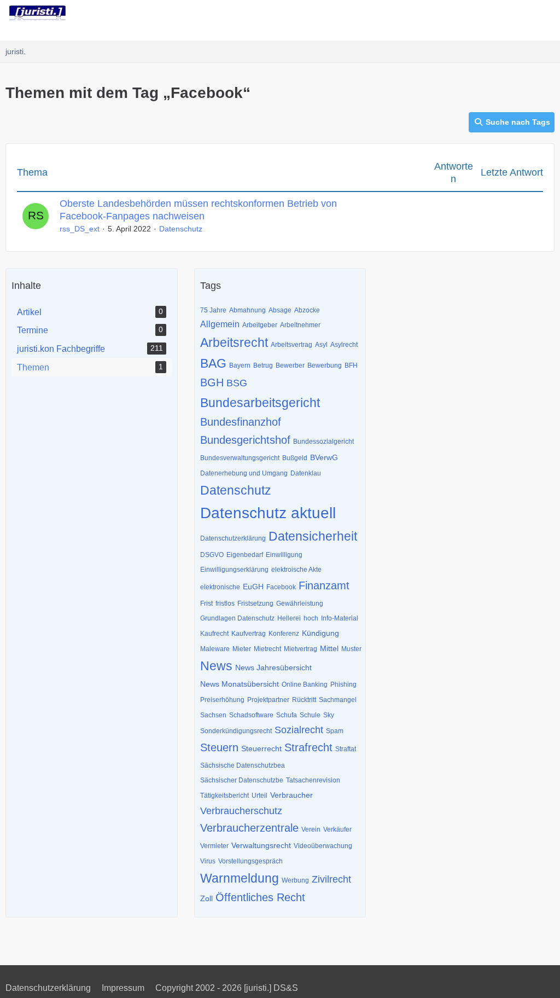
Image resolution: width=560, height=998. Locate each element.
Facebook (281, 587)
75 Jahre (213, 310)
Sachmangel (338, 700)
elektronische (220, 587)
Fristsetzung (255, 603)
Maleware (215, 649)
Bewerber (290, 365)
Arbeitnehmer (300, 325)
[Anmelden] (518, 13)
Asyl (321, 345)
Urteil (259, 795)
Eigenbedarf (244, 555)
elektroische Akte (296, 569)
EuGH (253, 586)
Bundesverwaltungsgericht (239, 458)
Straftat (345, 749)
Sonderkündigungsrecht (236, 731)
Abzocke (307, 310)
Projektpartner (268, 700)
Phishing (343, 684)
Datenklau (305, 473)
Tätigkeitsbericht (224, 795)
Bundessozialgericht (323, 441)
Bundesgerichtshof (245, 440)
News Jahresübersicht (273, 667)
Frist (206, 603)
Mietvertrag (300, 649)
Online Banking (305, 684)
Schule (310, 715)
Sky (328, 715)
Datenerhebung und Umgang (244, 473)
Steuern (219, 747)
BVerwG (324, 457)
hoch (311, 618)
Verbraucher (291, 795)
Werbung (295, 880)
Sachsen (213, 715)
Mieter (241, 649)
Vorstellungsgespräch (250, 861)
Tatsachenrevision (313, 780)
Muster (351, 649)
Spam (334, 731)
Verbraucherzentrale (249, 828)
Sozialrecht (299, 729)
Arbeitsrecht (234, 342)
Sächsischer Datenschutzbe (241, 780)
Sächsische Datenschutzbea (242, 765)
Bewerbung (324, 365)
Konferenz (284, 633)
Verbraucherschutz (241, 810)
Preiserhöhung (222, 700)
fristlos (225, 603)
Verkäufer (337, 829)
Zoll (206, 898)
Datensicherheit (313, 536)
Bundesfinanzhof (240, 422)
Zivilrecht (331, 879)
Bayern (239, 365)
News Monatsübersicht (239, 684)
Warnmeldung (239, 878)
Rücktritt (304, 700)
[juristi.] (37, 13)
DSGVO (212, 555)
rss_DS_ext (80, 228)
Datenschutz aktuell (268, 512)
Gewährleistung (299, 603)
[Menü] (546, 14)
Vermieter (214, 846)
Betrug (263, 365)
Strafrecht (308, 747)
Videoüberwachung (323, 846)
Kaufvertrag (248, 633)
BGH (212, 382)
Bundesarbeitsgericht (260, 403)
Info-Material (339, 618)
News (216, 666)
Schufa (286, 715)
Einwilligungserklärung (234, 569)
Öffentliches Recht (260, 897)
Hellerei (289, 618)
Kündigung (320, 633)
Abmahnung (247, 310)
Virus (207, 861)
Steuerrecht (261, 748)
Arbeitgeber (259, 325)
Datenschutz (180, 228)
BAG (213, 363)
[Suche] (491, 14)
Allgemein (220, 324)
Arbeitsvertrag (291, 345)
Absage (280, 310)
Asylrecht (344, 345)
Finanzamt (324, 585)
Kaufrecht (214, 633)
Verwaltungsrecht (261, 845)
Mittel (329, 648)
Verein (310, 829)
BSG (236, 383)
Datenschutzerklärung (233, 538)
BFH (351, 365)
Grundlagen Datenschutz (237, 618)
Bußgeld (294, 458)
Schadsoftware (251, 715)
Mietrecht (267, 649)
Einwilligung (284, 555)
